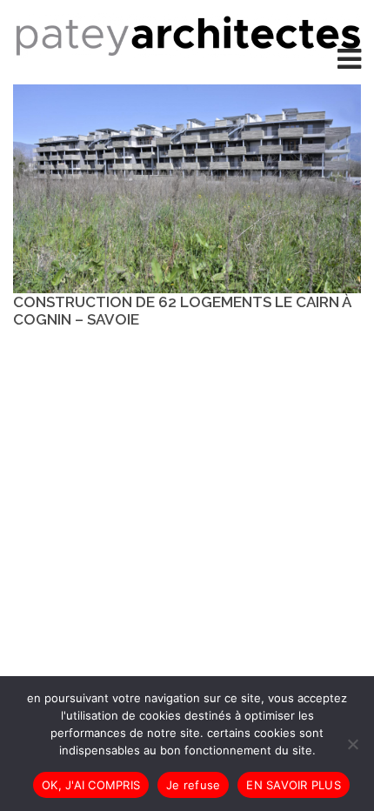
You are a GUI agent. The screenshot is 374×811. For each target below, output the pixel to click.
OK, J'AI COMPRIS (91, 785)
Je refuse (193, 785)
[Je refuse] (352, 744)
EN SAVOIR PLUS (293, 785)
